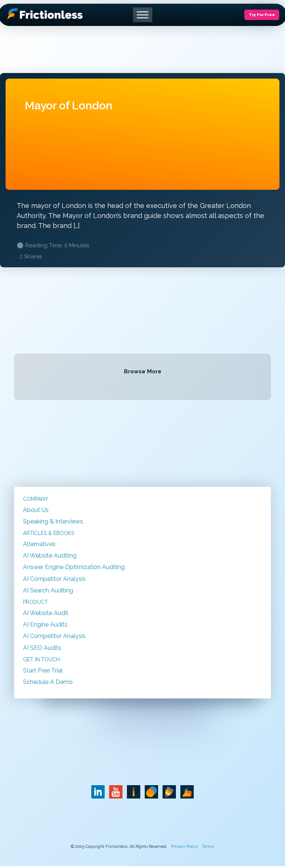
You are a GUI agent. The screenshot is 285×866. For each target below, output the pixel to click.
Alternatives (39, 544)
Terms (208, 846)
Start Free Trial (43, 670)
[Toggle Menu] (142, 14)
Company (35, 499)
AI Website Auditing (49, 555)
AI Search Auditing (48, 590)
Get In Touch (41, 659)
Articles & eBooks (48, 533)
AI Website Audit (45, 613)
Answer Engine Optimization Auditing (74, 567)
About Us (36, 509)
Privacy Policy (184, 846)
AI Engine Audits (45, 624)
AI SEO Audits (42, 647)
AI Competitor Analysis (54, 578)
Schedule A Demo (48, 681)
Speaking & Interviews (53, 521)
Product (35, 602)
